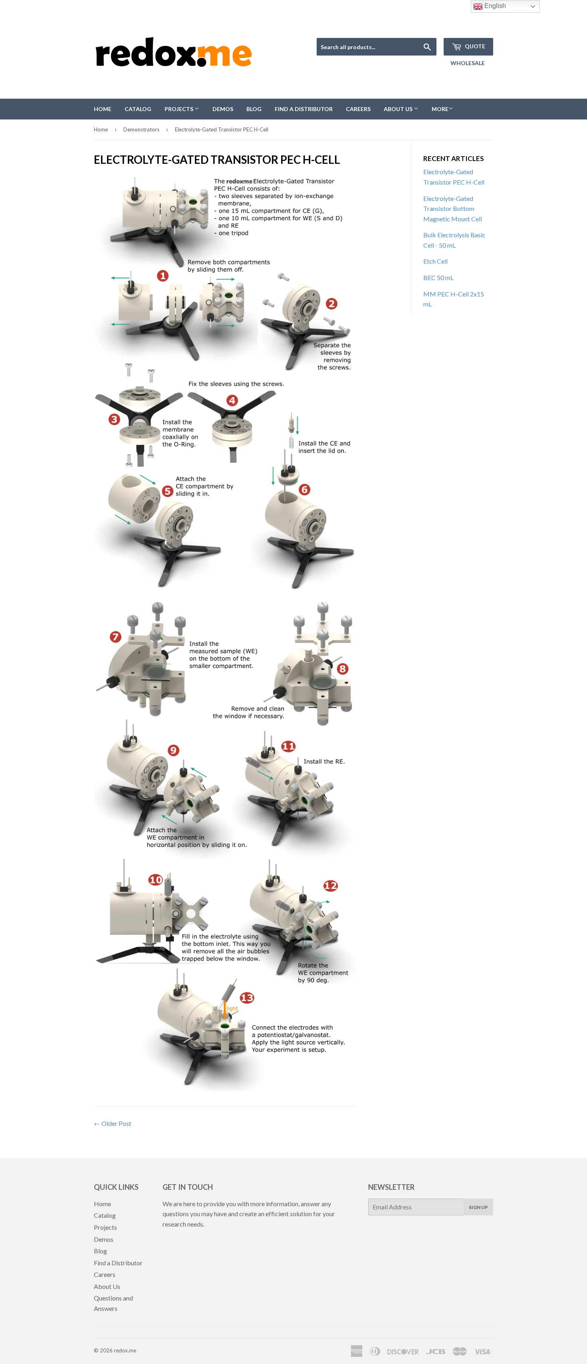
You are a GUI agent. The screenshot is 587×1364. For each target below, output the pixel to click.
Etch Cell (435, 261)
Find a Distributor (304, 108)
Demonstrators (141, 129)
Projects (179, 108)
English (494, 5)
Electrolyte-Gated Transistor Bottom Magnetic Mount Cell (452, 209)
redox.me (125, 1350)
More (440, 108)
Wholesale (467, 63)
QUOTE (474, 46)
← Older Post (112, 1123)
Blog (254, 108)
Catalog (138, 108)
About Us (399, 108)
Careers (358, 108)
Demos (222, 108)
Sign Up (478, 1207)
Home (102, 108)
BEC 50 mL (438, 277)
